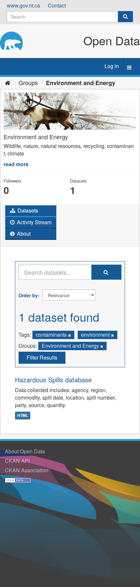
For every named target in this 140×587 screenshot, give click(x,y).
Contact (57, 5)
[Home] (7, 82)
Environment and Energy (80, 83)
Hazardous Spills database (53, 379)
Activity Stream (33, 222)
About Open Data (25, 451)
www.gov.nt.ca (23, 5)
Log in (112, 66)
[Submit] (125, 16)
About (23, 233)
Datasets (27, 210)
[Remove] (69, 335)
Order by (28, 295)
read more (16, 164)
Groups (28, 82)
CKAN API (17, 460)
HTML (22, 415)
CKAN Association (26, 470)
